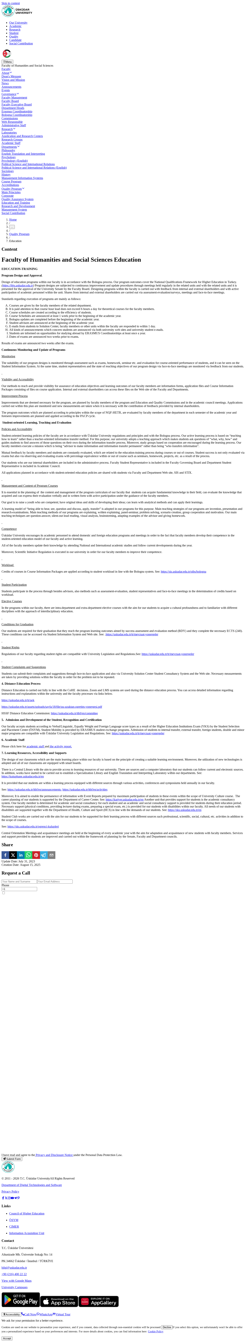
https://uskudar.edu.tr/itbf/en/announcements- (34, 789)
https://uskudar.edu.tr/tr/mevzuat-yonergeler (132, 634)
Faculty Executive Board (17, 104)
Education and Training (16, 202)
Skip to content (11, 3)
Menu (9, 61)
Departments (9, 146)
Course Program (11, 181)
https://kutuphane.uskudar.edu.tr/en (23, 776)
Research (14, 29)
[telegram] (44, 855)
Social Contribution (21, 43)
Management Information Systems (22, 178)
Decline (167, 1327)
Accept (7, 1338)
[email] (51, 855)
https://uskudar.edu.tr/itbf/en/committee (74, 713)
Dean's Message (11, 76)
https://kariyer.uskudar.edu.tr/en (125, 799)
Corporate (8, 195)
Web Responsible (12, 121)
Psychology (9, 157)
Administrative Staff (14, 125)
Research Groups (12, 139)
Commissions (10, 118)
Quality (13, 36)
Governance (9, 94)
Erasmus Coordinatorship (17, 111)
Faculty (6, 69)
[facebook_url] (3, 1198)
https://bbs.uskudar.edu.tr (17, 285)
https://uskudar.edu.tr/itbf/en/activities (84, 789)
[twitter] (13, 855)
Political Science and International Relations (28, 164)
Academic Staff (11, 143)
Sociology (8, 171)
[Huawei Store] (98, 1306)
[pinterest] (36, 855)
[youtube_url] (12, 1198)
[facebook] (5, 855)
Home (13, 219)
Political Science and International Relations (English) (34, 167)
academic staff (35, 746)
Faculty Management (14, 97)
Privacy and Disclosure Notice (54, 1155)
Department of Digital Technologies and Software (32, 1185)
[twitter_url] (6, 1198)
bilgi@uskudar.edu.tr (14, 1267)
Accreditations (10, 185)
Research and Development (18, 206)
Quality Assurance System (17, 199)
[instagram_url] (9, 1198)
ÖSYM (13, 1220)
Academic (15, 26)
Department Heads (13, 108)
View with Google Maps (17, 1280)
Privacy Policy (10, 1191)
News (5, 83)
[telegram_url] (15, 1198)
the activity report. (60, 746)
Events (6, 90)
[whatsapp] (28, 855)
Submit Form (13, 1159)
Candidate (15, 40)
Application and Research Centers (22, 136)
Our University (18, 22)
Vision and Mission (13, 79)
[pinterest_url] (18, 1198)
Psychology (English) (15, 160)
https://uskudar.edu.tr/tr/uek (18, 700)
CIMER (14, 1226)
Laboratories (9, 132)
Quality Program (12, 188)
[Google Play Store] (21, 1306)
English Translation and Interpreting (23, 153)
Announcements (11, 86)
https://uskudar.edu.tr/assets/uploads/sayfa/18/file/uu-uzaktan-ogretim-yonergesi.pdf (52, 706)
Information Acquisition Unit (26, 1233)
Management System (14, 209)
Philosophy (8, 150)
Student (13, 33)
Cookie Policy (155, 1331)
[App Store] (59, 1306)
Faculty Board (10, 101)
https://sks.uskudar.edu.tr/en (184, 810)
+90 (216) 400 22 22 (14, 1274)
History (6, 174)
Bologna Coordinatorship (17, 114)
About (5, 73)
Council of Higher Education (26, 1213)
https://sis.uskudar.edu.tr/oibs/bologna (183, 571)
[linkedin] (21, 855)
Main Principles (11, 192)
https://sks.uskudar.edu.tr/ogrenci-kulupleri (33, 826)
